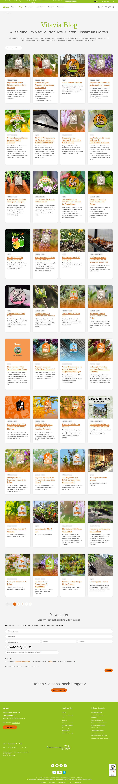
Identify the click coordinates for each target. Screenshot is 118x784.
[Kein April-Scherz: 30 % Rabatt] (17, 565)
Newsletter (64, 720)
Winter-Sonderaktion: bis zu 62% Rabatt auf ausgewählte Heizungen (72, 369)
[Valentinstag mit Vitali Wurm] (17, 296)
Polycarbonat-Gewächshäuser (99, 722)
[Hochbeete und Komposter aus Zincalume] (100, 512)
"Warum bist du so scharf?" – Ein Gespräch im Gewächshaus (71, 201)
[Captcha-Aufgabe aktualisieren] (30, 647)
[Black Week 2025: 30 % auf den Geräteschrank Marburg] (17, 407)
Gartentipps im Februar (99, 582)
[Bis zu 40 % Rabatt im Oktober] (72, 407)
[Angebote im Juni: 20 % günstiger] (17, 512)
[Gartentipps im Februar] (100, 565)
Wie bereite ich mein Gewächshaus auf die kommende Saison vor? (99, 259)
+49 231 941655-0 (9, 716)
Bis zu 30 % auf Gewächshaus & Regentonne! (41, 584)
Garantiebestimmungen (68, 733)
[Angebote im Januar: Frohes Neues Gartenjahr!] (45, 350)
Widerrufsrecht (62, 782)
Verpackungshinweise (67, 725)
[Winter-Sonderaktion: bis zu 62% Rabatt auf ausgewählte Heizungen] (72, 350)
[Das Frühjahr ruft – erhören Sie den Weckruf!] (45, 296)
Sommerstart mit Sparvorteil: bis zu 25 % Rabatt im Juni (71, 140)
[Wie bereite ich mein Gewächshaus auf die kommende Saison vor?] (100, 240)
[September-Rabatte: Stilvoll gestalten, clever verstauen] (17, 65)
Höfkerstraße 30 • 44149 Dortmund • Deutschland (15, 747)
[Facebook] (52, 765)
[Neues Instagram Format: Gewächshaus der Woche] (100, 407)
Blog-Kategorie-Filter (12, 47)
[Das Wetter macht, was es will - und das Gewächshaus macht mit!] (100, 121)
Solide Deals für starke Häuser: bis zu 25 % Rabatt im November (43, 426)
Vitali (64, 79)
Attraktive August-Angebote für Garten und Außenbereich (44, 85)
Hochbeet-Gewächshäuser (98, 725)
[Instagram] (65, 765)
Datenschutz (52, 782)
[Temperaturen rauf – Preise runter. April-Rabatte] (100, 182)
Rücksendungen (66, 728)
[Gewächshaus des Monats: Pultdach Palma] (45, 182)
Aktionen (10, 79)
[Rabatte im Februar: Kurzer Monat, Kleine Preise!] (100, 296)
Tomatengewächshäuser (97, 730)
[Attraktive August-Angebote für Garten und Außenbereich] (45, 65)
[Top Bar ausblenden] (114, 2)
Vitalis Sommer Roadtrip (72, 83)
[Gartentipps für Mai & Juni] (45, 512)
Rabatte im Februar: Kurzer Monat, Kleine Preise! (98, 315)
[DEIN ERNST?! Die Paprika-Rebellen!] (17, 240)
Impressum (43, 782)
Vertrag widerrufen (10, 727)
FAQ (63, 717)
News (15, 79)
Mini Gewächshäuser (96, 728)
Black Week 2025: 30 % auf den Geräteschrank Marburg (16, 426)
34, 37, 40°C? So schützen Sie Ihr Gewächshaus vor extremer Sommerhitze (45, 140)
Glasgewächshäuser (96, 712)
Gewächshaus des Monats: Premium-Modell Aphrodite (17, 140)
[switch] (112, 775)
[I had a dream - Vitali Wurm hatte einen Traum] (17, 350)
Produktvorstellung (12, 135)
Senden (109, 670)
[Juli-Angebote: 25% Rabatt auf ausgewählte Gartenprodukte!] (72, 460)
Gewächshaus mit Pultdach (98, 733)
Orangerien (94, 717)
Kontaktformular (16, 722)
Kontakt (64, 712)
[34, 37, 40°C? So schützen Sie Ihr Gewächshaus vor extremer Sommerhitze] (45, 121)
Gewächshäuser (99, 254)
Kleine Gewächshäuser (97, 720)
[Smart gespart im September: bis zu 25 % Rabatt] (17, 460)
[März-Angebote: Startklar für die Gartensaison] (45, 240)
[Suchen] (99, 7)
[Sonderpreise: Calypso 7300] (72, 296)
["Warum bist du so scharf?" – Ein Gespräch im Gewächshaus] (72, 182)
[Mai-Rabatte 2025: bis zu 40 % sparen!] (72, 512)
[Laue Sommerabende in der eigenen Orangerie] (17, 182)
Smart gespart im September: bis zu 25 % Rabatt (16, 480)
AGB (50, 661)
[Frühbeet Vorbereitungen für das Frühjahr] (72, 565)
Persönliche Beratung (67, 715)
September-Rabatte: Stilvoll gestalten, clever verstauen (16, 85)
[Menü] (115, 765)
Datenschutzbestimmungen (22, 661)
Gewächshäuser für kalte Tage (99, 735)
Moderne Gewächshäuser (98, 715)
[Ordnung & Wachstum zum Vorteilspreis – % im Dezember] (100, 350)
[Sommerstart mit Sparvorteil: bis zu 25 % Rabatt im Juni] (72, 121)
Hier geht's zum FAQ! (59, 690)
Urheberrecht (78, 782)
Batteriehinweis (66, 730)
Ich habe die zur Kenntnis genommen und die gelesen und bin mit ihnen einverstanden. (41, 661)
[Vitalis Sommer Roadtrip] (72, 65)
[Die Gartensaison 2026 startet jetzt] (72, 240)
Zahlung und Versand (67, 722)
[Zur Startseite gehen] (6, 7)
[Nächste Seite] (26, 604)
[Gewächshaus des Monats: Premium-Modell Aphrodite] (17, 121)
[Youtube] (57, 765)
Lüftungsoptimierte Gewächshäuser (100, 738)
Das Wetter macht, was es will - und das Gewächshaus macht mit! (100, 140)
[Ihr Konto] (102, 7)
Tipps (37, 135)
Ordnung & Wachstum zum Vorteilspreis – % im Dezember (99, 369)
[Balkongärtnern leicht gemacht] (100, 460)
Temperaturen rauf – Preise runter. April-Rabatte (98, 201)
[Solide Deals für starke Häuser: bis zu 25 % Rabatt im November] (45, 407)
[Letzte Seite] (30, 604)
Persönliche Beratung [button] (70, 1)
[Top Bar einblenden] (113, 7)
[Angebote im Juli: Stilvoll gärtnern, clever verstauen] (100, 65)
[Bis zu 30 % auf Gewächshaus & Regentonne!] (45, 565)
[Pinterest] (61, 765)
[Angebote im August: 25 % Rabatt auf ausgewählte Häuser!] (45, 460)
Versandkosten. (88, 779)
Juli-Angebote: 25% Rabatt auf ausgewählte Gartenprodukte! (71, 480)
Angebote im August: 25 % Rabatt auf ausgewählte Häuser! (45, 480)
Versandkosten (62, 777)
